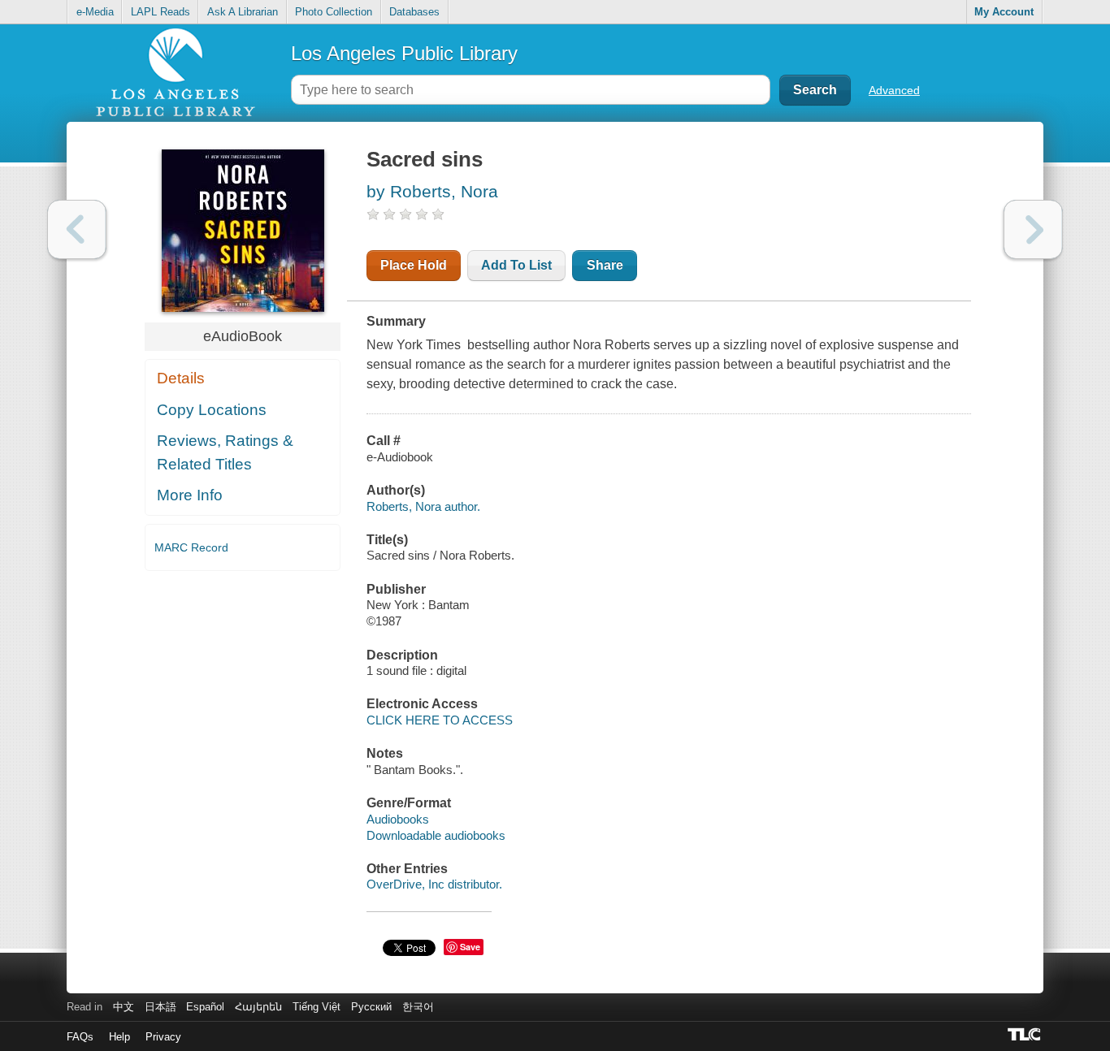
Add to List (516, 265)
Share (605, 265)
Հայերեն (258, 1007)
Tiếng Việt (316, 1007)
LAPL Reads (160, 12)
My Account (1004, 12)
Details (181, 378)
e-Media (95, 12)
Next (1033, 229)
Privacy (163, 1037)
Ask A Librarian (242, 12)
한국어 (418, 1007)
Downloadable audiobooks (435, 835)
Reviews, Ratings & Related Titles (225, 452)
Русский (371, 1007)
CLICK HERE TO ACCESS (439, 720)
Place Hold (413, 265)
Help (119, 1037)
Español (205, 1007)
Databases (414, 12)
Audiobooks (397, 819)
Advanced (894, 90)
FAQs (80, 1037)
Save (470, 947)
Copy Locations (212, 409)
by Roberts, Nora (432, 191)
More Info (190, 495)
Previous (76, 229)
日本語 (160, 1007)
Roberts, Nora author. (423, 506)
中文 (123, 1007)
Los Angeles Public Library (404, 53)
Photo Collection (333, 12)
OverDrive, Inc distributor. (434, 884)
